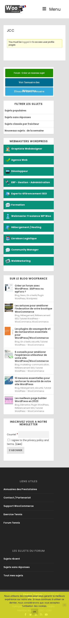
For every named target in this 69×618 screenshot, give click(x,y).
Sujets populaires (15, 110)
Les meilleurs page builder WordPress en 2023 (31, 399)
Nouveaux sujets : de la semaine (24, 130)
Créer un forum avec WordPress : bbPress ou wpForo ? (29, 288)
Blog (17, 295)
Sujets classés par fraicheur (22, 124)
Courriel (12, 434)
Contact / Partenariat (17, 497)
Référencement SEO (24, 367)
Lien (18, 444)
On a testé (31, 295)
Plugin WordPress (40, 404)
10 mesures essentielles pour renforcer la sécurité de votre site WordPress (33, 381)
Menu (55, 9)
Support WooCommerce (19, 506)
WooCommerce (40, 321)
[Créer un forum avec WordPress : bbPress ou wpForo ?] (9, 288)
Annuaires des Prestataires (20, 489)
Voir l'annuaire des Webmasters (29, 84)
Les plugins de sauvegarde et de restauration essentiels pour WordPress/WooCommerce (33, 333)
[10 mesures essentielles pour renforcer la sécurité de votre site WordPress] (9, 380)
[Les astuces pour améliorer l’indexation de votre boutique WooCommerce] (9, 308)
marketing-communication (34, 364)
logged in (27, 42)
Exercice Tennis (13, 514)
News (23, 295)
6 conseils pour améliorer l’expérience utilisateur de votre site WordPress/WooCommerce (32, 356)
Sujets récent (12, 558)
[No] (64, 605)
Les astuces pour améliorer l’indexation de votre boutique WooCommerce (33, 308)
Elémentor (25, 404)
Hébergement (27, 315)
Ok (34, 611)
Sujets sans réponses (18, 117)
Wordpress (31, 298)
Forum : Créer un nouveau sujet (29, 73)
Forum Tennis (12, 522)
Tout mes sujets (13, 575)
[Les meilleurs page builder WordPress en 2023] (9, 400)
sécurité (35, 341)
